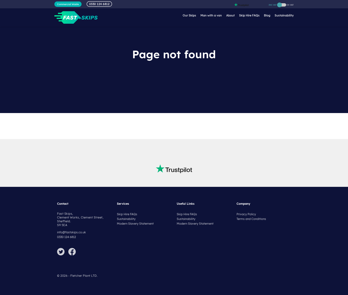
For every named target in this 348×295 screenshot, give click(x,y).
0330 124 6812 (99, 4)
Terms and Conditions (251, 218)
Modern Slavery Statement (135, 223)
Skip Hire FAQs (249, 15)
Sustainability (284, 15)
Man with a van (211, 15)
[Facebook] (73, 254)
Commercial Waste (68, 4)
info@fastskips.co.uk (71, 232)
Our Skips (189, 15)
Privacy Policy (246, 214)
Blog (267, 15)
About (230, 15)
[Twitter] (62, 254)
